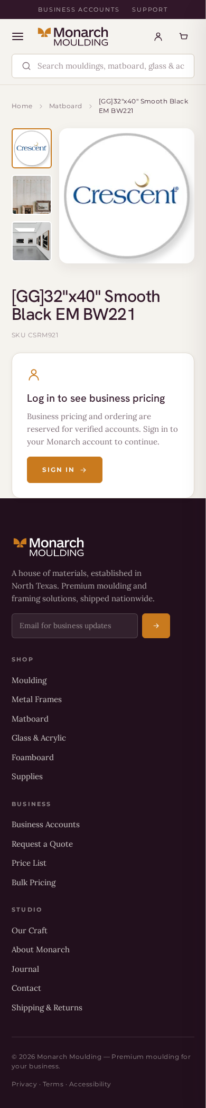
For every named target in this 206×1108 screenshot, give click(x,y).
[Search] (26, 66)
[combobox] (112, 66)
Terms (53, 1084)
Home (22, 106)
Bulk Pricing (33, 882)
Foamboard (33, 757)
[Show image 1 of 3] (32, 148)
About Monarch (41, 949)
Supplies (27, 776)
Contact (26, 988)
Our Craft (30, 930)
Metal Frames (37, 699)
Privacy (24, 1084)
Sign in (58, 469)
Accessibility (90, 1084)
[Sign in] (158, 36)
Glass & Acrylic (39, 738)
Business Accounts (78, 9)
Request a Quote (42, 844)
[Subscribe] (156, 625)
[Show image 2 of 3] (32, 195)
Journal (25, 969)
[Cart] (183, 36)
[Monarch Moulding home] (73, 36)
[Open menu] (17, 36)
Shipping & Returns (47, 1007)
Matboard (65, 106)
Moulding (29, 680)
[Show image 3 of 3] (32, 241)
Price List (29, 863)
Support (149, 9)
